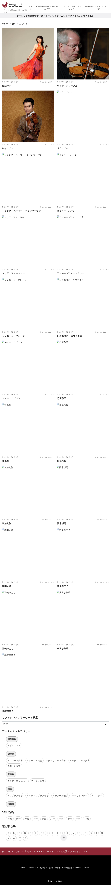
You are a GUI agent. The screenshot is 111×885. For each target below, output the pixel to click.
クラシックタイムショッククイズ (97, 7)
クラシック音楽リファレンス (71, 7)
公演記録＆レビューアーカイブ (47, 7)
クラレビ (59, 881)
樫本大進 (6, 586)
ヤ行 (70, 818)
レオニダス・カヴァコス (69, 335)
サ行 (27, 818)
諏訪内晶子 (8, 710)
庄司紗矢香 (62, 648)
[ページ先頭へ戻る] (64, 838)
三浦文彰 (6, 523)
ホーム (30, 7)
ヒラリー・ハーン (66, 210)
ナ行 (44, 818)
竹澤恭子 (61, 398)
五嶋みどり (8, 648)
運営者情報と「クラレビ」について (76, 867)
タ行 (35, 818)
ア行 (10, 818)
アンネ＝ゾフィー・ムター (70, 273)
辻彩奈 (5, 460)
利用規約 (43, 867)
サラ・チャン (64, 148)
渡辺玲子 (6, 85)
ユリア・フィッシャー (13, 273)
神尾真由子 (62, 586)
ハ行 (52, 818)
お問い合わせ (54, 867)
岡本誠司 (61, 523)
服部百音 (61, 460)
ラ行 (78, 818)
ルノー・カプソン (11, 398)
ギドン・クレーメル (67, 85)
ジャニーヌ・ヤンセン (13, 335)
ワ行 (87, 818)
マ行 (61, 818)
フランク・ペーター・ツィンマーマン (21, 210)
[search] (105, 723)
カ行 (18, 818)
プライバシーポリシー (29, 867)
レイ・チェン (9, 148)
